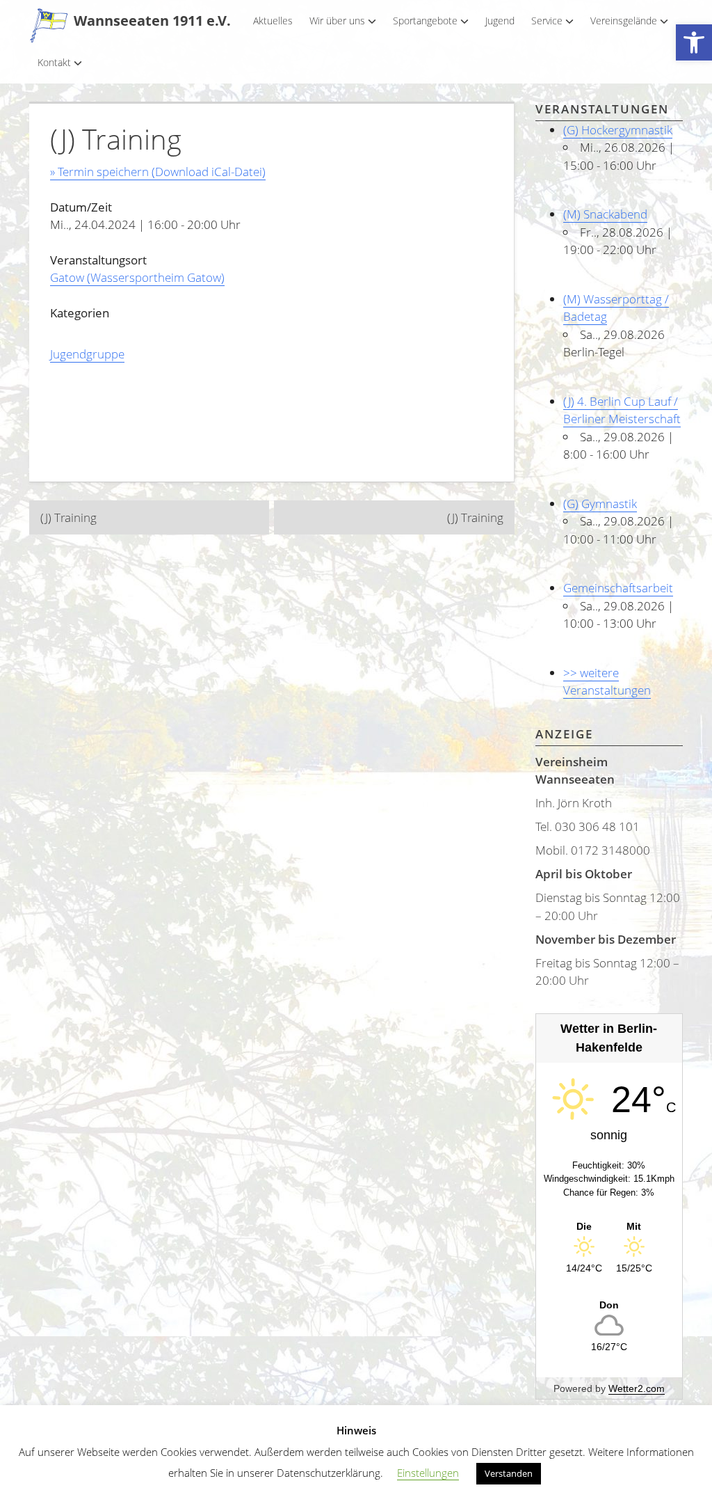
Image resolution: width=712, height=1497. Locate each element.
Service (547, 20)
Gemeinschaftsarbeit (618, 588)
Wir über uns (337, 20)
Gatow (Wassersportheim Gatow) (137, 277)
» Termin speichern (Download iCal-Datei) (158, 172)
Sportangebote (425, 20)
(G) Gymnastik (600, 504)
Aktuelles (273, 20)
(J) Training (68, 517)
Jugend (500, 20)
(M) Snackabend (605, 214)
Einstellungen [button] (428, 1473)
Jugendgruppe (87, 354)
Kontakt (54, 62)
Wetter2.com (636, 1388)
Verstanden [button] (509, 1473)
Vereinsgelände (623, 20)
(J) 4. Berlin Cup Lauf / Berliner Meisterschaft (622, 410)
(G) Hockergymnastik (617, 130)
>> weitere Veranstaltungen (607, 682)
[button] (694, 42)
